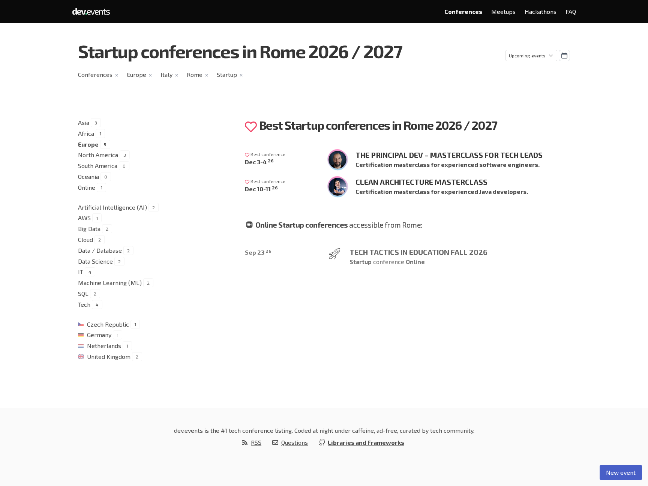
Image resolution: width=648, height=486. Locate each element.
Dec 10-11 (261, 188)
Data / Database (100, 250)
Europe (136, 74)
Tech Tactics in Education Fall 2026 (419, 252)
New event (621, 472)
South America (97, 165)
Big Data (89, 228)
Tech (84, 304)
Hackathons (540, 11)
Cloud (85, 239)
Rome (194, 74)
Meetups (503, 11)
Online (86, 187)
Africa (86, 133)
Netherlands (104, 345)
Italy (166, 74)
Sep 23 (258, 252)
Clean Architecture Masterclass (422, 181)
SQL (83, 293)
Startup (227, 74)
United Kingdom (108, 356)
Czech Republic (108, 324)
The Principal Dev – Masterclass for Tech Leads (449, 154)
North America (98, 154)
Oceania (88, 176)
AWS (84, 217)
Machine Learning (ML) (110, 282)
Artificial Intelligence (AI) (112, 207)
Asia (83, 122)
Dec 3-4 (259, 161)
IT (80, 271)
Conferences (463, 11)
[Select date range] (564, 55)
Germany (99, 334)
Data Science (95, 261)
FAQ (571, 11)
